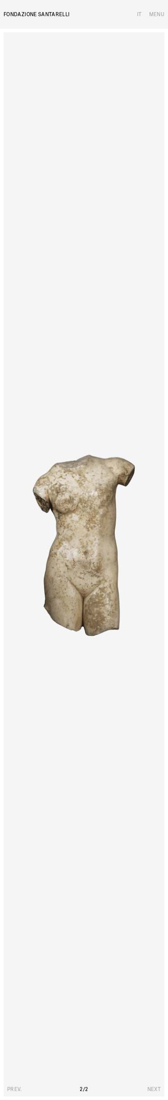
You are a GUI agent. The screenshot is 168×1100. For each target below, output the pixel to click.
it (139, 14)
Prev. (14, 1089)
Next (154, 1089)
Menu (156, 14)
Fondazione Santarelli (37, 14)
